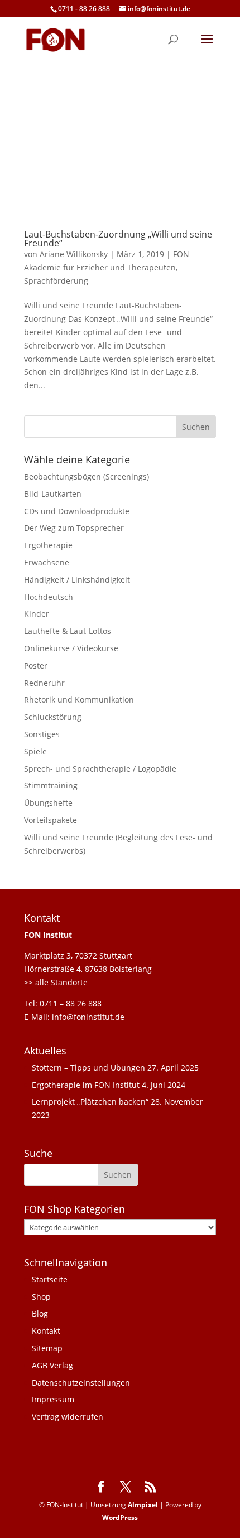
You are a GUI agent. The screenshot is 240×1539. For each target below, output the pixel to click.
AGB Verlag (52, 1365)
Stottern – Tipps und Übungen (88, 1067)
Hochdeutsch (48, 597)
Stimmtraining (51, 785)
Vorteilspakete (50, 820)
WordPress (120, 1517)
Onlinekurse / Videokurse (71, 648)
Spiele (35, 751)
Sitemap (47, 1348)
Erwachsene (46, 562)
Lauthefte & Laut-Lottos (67, 631)
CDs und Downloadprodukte (76, 511)
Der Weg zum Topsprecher (74, 527)
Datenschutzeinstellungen (81, 1382)
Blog (40, 1313)
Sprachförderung (56, 280)
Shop (41, 1296)
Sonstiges (42, 734)
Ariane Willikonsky (74, 254)
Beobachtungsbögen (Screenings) (86, 476)
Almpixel (143, 1504)
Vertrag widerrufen (67, 1416)
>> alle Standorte (56, 982)
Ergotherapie (48, 545)
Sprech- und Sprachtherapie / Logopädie (100, 768)
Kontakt (46, 1330)
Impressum (53, 1399)
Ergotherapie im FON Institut (86, 1085)
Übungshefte (48, 802)
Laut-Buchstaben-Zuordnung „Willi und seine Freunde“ (118, 238)
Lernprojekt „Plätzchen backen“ (90, 1101)
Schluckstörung (52, 717)
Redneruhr (44, 682)
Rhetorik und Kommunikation (79, 699)
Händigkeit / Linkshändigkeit (77, 579)
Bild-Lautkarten (52, 493)
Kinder (36, 613)
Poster (35, 665)
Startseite (50, 1279)
